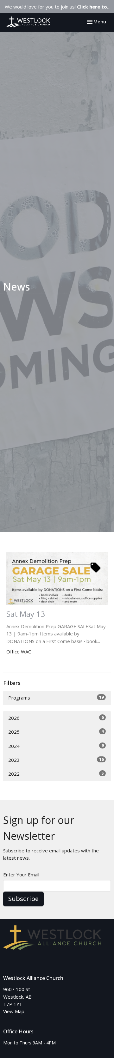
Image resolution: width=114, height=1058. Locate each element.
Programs (56, 697)
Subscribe (23, 898)
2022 (56, 773)
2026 (56, 717)
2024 (56, 745)
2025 (56, 731)
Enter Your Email (21, 874)
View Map (13, 1011)
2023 (56, 759)
